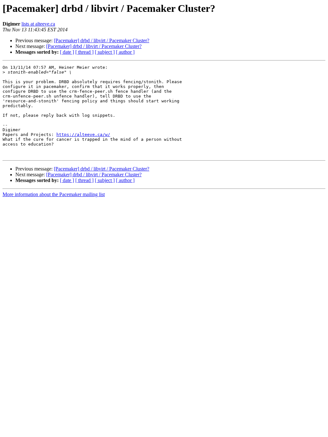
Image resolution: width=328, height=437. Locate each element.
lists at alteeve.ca (38, 24)
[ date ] (67, 52)
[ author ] (125, 52)
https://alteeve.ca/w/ (83, 134)
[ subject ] (105, 52)
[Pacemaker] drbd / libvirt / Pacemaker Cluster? (101, 40)
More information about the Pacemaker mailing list (54, 194)
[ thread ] (84, 52)
